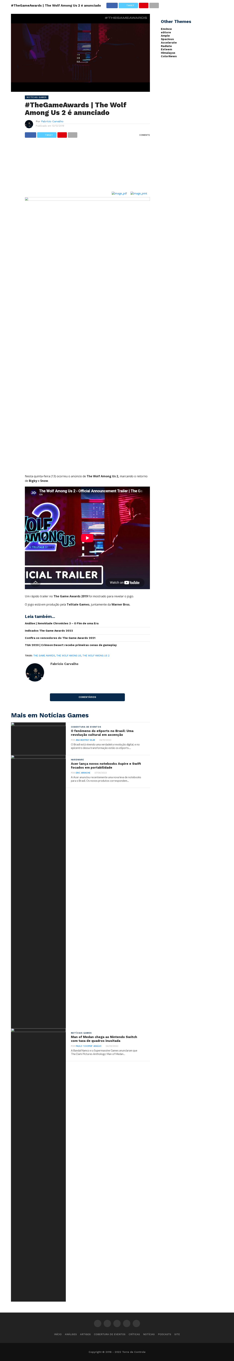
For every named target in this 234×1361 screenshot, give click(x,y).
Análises (71, 1334)
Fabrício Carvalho (52, 121)
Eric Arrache (83, 773)
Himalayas (168, 52)
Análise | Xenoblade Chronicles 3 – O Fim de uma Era (62, 623)
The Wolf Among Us (68, 655)
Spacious (167, 39)
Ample (165, 35)
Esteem (166, 49)
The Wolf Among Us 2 (96, 655)
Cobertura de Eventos (109, 1334)
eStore (166, 32)
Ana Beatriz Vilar (85, 740)
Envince (166, 29)
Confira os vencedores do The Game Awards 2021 (60, 638)
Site (177, 1334)
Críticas (134, 1334)
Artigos (85, 1334)
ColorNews (169, 56)
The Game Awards (44, 655)
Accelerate (169, 42)
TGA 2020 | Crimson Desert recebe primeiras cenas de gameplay (71, 645)
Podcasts (164, 1334)
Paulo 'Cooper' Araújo (88, 1046)
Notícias (149, 1334)
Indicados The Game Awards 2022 (49, 630)
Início (58, 1334)
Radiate (166, 46)
